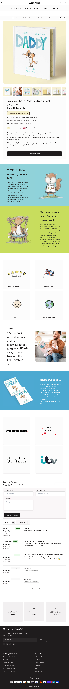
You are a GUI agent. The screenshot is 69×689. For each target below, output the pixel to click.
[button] (11, 105)
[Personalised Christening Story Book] (64, 17)
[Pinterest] (14, 644)
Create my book (34, 153)
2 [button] (32, 588)
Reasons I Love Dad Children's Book (39, 17)
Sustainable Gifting (9, 665)
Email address (40, 490)
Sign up (42, 640)
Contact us (38, 660)
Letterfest (36, 686)
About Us (6, 660)
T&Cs (36, 668)
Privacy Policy (39, 671)
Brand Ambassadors (9, 668)
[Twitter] (4, 644)
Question (7, 498)
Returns (37, 665)
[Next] (62, 52)
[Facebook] (7, 644)
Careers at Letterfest (10, 657)
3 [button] (34, 588)
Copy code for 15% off (18, 113)
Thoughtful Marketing (10, 671)
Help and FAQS (39, 657)
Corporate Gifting (8, 663)
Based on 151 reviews (18, 485)
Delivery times (39, 663)
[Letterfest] (34, 3)
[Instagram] (10, 644)
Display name (8, 490)
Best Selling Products (22, 17)
